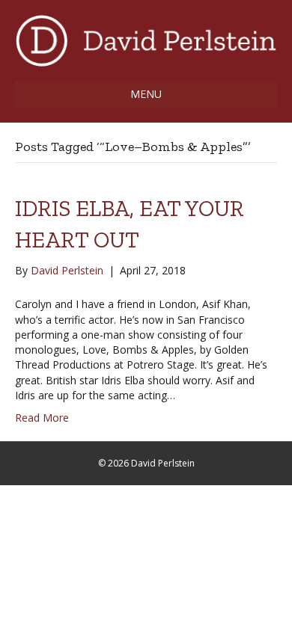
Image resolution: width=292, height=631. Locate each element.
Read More (42, 417)
